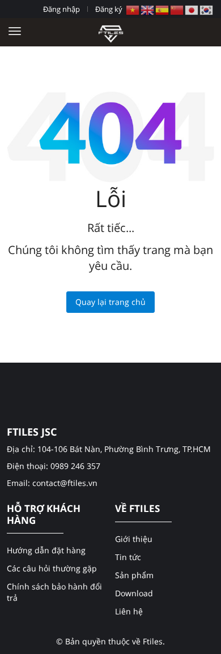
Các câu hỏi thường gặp (52, 568)
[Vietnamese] (133, 9)
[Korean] (206, 9)
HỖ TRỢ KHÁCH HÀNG (43, 514)
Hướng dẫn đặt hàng (46, 550)
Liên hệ (129, 611)
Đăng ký (108, 9)
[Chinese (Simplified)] (177, 9)
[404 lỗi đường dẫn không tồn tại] (111, 32)
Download (134, 593)
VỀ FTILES (137, 508)
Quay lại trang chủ (110, 301)
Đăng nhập (61, 9)
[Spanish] (162, 9)
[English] (148, 9)
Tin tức (128, 557)
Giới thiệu (133, 538)
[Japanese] (192, 9)
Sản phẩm (134, 575)
